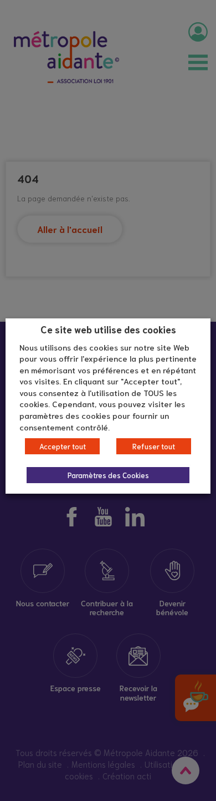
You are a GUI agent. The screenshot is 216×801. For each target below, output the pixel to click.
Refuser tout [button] (153, 446)
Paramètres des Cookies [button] (108, 475)
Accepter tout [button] (62, 446)
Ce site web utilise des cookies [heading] (108, 329)
